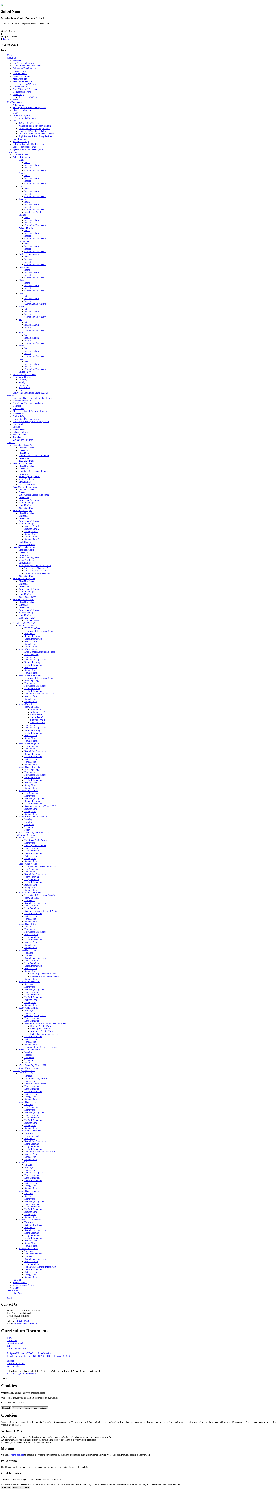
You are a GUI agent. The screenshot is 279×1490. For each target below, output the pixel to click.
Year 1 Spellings (26, 479)
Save (26, 1487)
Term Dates (18, 437)
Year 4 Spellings (26, 560)
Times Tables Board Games (37, 573)
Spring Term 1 (31, 531)
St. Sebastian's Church (29, 97)
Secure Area (12, 1290)
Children (11, 442)
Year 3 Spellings (26, 523)
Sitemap (10, 1361)
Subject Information (22, 157)
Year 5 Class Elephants (29, 767)
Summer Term (30, 646)
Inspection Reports (21, 115)
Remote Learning (21, 141)
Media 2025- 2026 (27, 618)
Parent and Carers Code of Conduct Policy (32, 398)
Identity (22, 382)
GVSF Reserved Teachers (25, 89)
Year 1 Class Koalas (28, 649)
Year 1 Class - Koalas (23, 463)
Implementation (31, 165)
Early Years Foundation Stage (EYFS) (30, 393)
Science (22, 215)
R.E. (21, 358)
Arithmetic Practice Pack (41, 1031)
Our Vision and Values (23, 63)
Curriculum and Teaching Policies (34, 128)
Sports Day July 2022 (29, 1068)
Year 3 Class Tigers (27, 704)
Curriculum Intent (21, 154)
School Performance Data (24, 147)
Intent (27, 162)
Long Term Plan (31, 850)
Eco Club (17, 1280)
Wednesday (29, 824)
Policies (16, 120)
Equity (22, 390)
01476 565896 (23, 1321)
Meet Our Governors (22, 81)
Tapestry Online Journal (35, 845)
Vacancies (17, 99)
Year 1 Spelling (31, 654)
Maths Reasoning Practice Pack (44, 1034)
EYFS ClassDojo (32, 628)
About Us (11, 58)
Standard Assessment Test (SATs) (39, 693)
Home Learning (31, 848)
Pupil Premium (19, 139)
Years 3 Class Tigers (28, 1162)
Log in (6, 39)
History (22, 280)
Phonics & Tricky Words (35, 840)
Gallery (16, 1287)
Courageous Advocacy (23, 76)
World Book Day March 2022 (32, 1065)
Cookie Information (16, 1363)
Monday (28, 819)
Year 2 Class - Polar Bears (25, 487)
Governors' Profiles (27, 84)
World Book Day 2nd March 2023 (34, 832)
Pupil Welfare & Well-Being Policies (35, 136)
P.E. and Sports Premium (24, 118)
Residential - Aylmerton (29, 1049)
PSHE (21, 345)
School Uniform (20, 432)
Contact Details (20, 73)
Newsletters (18, 413)
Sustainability (25, 387)
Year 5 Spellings (26, 591)
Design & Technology (29, 254)
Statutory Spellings (33, 1225)
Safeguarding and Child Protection (28, 144)
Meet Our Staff (20, 78)
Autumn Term (30, 641)
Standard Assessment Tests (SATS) (40, 911)
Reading (22, 199)
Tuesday (28, 822)
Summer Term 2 (31, 539)
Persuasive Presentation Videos (44, 976)
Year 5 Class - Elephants (24, 578)
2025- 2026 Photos (27, 597)
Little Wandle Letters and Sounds (34, 455)
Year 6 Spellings (26, 612)
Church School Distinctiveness (27, 65)
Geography (24, 267)
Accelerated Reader (33, 212)
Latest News (18, 408)
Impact (27, 167)
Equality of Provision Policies (32, 131)
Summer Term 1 (31, 536)
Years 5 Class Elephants (30, 1219)
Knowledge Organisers (29, 476)
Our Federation (20, 86)
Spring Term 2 (31, 534)
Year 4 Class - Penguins (24, 547)
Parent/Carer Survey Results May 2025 (31, 421)
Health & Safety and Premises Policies (36, 133)
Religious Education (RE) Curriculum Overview (29, 1353)
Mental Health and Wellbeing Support (30, 411)
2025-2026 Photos (27, 461)
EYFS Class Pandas (28, 625)
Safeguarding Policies (29, 123)
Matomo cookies (16, 1455)
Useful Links (25, 481)
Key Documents (14, 102)
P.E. (20, 319)
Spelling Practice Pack (40, 1028)
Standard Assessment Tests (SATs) (40, 806)
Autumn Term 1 (31, 526)
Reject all (6, 1408)
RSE (21, 332)
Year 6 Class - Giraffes (23, 599)
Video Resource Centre (23, 1285)
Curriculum (12, 152)
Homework (24, 458)
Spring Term (30, 644)
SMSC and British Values (24, 374)
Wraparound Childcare (23, 440)
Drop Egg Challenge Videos (43, 973)
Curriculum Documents (35, 170)
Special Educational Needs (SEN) (28, 149)
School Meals (19, 429)
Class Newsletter (26, 447)
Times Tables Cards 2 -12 (36, 568)
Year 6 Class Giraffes (28, 790)
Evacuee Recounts (32, 620)
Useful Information (33, 638)
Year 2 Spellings (26, 502)
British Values (19, 71)
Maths (21, 160)
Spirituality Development (24, 68)
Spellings (28, 926)
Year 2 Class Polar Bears (30, 675)
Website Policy (14, 1366)
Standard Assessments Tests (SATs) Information (46, 1023)
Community (18, 94)
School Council (20, 1282)
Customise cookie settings (35, 1408)
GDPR (16, 113)
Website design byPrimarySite (21, 1373)
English (22, 186)
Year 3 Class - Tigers (22, 510)
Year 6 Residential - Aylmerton (33, 816)
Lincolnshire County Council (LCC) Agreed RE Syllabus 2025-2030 (38, 1356)
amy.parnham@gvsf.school (24, 1323)
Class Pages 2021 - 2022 (24, 835)
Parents (10, 395)
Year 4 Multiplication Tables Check (35, 565)
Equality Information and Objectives (29, 107)
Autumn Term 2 (31, 529)
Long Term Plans (32, 1178)
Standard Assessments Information (40, 1267)
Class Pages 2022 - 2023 (24, 623)
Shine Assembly (20, 434)
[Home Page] (2, 5)
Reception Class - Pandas (24, 445)
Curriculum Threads (22, 377)
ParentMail (18, 424)
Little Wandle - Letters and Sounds (40, 866)
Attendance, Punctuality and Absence (30, 403)
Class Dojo (24, 453)
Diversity (23, 379)
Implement (29, 259)
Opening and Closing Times (26, 419)
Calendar (17, 406)
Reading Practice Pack (40, 1026)
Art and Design (26, 228)
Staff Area (17, 1293)
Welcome (17, 60)
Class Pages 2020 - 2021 (24, 1070)
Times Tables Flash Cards (36, 570)
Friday (27, 830)
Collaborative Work (22, 92)
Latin (21, 293)
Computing (24, 241)
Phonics (22, 173)
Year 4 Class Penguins (29, 743)
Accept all (17, 1408)
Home (10, 55)
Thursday (28, 827)
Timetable (23, 450)
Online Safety (25, 372)
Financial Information (23, 110)
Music (21, 306)
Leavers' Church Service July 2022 (40, 1047)
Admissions (18, 105)
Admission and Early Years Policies (35, 126)
